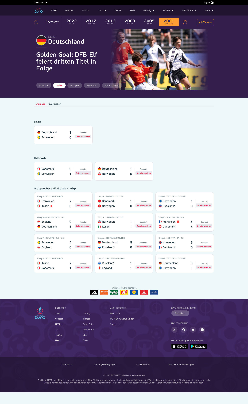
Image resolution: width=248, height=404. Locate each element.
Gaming (86, 313)
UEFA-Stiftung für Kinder (122, 318)
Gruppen (59, 318)
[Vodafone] (144, 292)
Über (85, 334)
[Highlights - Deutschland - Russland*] (124, 243)
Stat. (57, 329)
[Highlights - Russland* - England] (124, 263)
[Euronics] (154, 292)
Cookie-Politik (143, 364)
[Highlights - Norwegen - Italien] (124, 222)
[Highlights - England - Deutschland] (63, 222)
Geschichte (88, 329)
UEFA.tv (59, 324)
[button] (102, 10)
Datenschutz (67, 364)
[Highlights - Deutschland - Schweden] (63, 135)
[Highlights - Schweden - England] (63, 243)
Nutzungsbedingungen (105, 364)
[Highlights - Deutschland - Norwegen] (124, 171)
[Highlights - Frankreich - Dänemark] (184, 222)
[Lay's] (124, 292)
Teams (58, 334)
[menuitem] (54, 10)
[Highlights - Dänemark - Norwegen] (124, 201)
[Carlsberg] (114, 292)
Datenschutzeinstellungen (181, 364)
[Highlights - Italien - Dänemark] (63, 263)
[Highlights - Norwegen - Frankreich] (184, 243)
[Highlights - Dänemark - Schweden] (63, 171)
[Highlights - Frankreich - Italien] (63, 201)
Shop (85, 340)
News (57, 340)
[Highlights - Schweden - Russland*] (184, 201)
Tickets (86, 318)
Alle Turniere (205, 22)
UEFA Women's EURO (38, 10)
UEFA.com (115, 313)
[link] (53, 10)
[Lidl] (134, 292)
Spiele (58, 313)
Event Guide (88, 324)
